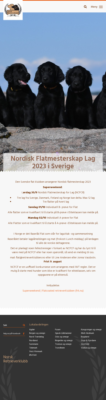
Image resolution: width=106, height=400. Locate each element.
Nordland (33, 340)
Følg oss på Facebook (11, 333)
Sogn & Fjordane (88, 340)
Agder (32, 329)
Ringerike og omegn (64, 340)
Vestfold (85, 344)
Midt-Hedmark (87, 333)
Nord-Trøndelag (36, 336)
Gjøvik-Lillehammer (63, 333)
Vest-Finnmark (35, 351)
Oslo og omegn (62, 336)
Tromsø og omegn (63, 344)
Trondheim (60, 348)
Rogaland (85, 336)
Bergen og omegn (37, 333)
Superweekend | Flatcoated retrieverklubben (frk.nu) (53, 291)
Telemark (33, 348)
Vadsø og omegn (88, 348)
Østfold (32, 355)
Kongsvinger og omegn (91, 329)
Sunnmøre (33, 344)
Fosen (57, 329)
